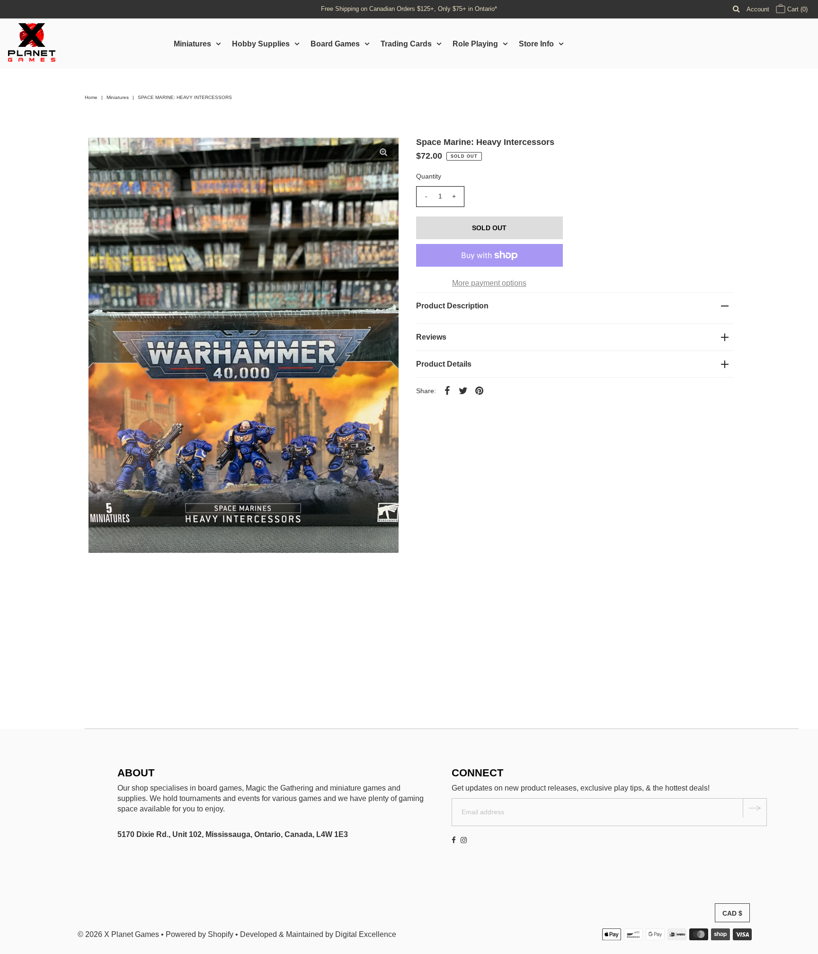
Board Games (335, 44)
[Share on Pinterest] (479, 390)
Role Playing (475, 44)
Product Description (452, 306)
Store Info (536, 44)
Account (758, 9)
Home (91, 97)
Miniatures (192, 44)
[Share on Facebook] (447, 390)
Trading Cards (406, 44)
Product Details (443, 364)
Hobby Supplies (261, 44)
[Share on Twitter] (463, 390)
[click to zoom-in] (383, 152)
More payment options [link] (489, 283)
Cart (796, 9)
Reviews (431, 337)
